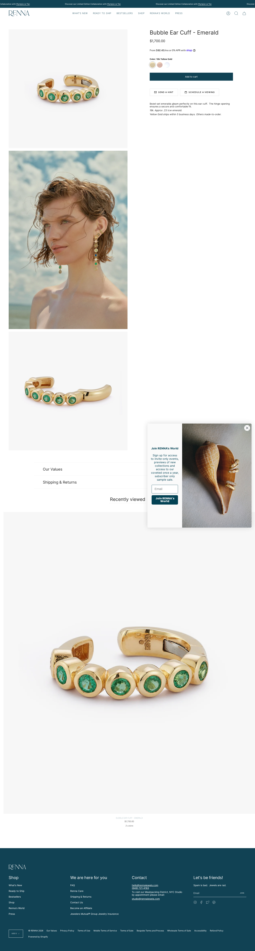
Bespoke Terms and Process (150, 930)
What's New (15, 885)
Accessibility (200, 930)
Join (242, 893)
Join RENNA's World (164, 499)
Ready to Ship (16, 891)
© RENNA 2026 (35, 930)
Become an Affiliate (81, 908)
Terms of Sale (126, 930)
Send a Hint (166, 92)
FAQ (72, 885)
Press (12, 913)
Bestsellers (15, 896)
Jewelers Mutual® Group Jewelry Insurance (94, 913)
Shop (11, 902)
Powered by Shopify (38, 936)
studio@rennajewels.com (146, 898)
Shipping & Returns (60, 482)
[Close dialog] (247, 428)
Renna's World (16, 908)
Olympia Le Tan (23, 4)
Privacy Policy (67, 930)
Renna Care (76, 891)
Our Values (52, 469)
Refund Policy (216, 930)
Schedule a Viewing (202, 92)
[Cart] (244, 13)
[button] (102, 13)
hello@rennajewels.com (145, 885)
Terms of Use (84, 930)
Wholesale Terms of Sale (179, 930)
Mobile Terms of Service (105, 930)
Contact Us (76, 902)
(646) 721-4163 (140, 888)
